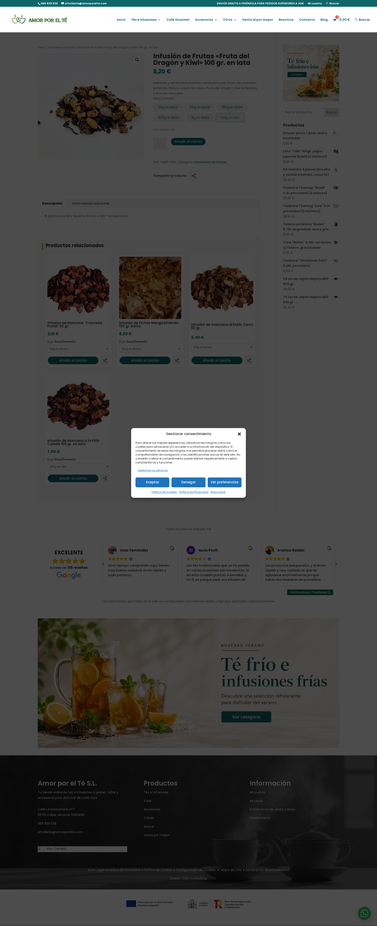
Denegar (188, 482)
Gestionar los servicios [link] (153, 470)
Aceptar (152, 482)
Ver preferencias (224, 482)
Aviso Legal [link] (218, 492)
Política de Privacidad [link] (193, 492)
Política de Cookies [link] (164, 492)
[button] (239, 434)
